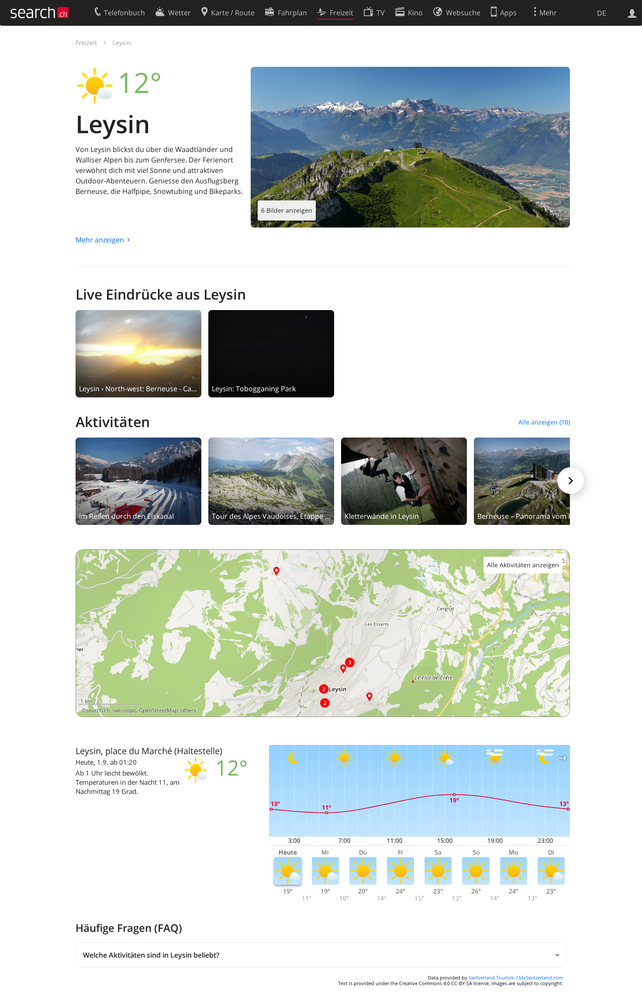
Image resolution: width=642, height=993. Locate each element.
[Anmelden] (632, 12)
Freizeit (86, 42)
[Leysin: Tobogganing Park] (271, 353)
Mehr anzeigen (100, 240)
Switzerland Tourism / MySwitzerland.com (516, 977)
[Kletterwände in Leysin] (404, 480)
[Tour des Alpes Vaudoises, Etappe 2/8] (271, 480)
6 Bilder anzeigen (286, 210)
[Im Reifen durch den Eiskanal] (138, 480)
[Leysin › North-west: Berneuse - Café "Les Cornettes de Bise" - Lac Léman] (138, 353)
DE (601, 13)
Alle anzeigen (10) (544, 422)
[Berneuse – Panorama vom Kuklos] (537, 480)
